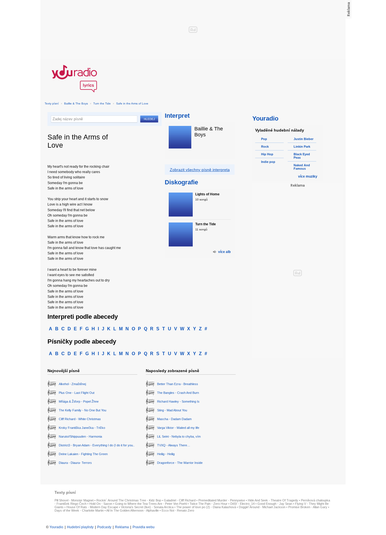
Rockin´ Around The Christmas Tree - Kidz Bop (128, 500)
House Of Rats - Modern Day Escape (92, 507)
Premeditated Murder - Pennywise (221, 500)
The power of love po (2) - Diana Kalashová (206, 507)
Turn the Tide (102, 103)
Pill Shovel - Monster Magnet (74, 500)
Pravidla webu (144, 527)
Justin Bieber (303, 139)
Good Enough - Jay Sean (274, 503)
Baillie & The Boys (76, 103)
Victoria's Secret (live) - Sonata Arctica (147, 507)
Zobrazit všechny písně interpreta (200, 169)
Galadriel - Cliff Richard (180, 500)
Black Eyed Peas (302, 155)
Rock (265, 146)
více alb (224, 252)
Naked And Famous (302, 166)
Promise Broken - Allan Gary (307, 507)
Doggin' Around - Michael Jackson (262, 507)
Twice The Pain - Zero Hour (208, 503)
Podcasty (104, 527)
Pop (264, 139)
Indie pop (268, 161)
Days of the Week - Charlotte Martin (79, 510)
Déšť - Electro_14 (242, 503)
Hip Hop (267, 154)
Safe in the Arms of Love (132, 103)
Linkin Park (302, 146)
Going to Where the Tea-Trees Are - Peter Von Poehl (151, 503)
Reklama (122, 527)
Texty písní (52, 103)
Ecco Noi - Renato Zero (178, 510)
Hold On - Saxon (100, 503)
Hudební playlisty (80, 527)
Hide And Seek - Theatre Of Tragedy (273, 500)
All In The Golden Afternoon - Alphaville (132, 510)
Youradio (56, 527)
